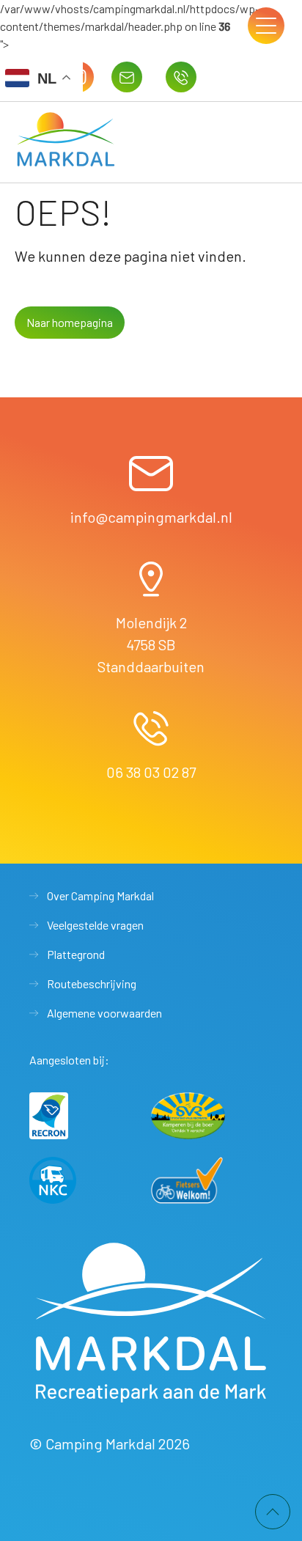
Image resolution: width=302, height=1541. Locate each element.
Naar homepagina (69, 322)
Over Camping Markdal (100, 895)
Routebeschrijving (91, 983)
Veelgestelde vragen (95, 925)
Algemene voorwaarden (104, 1013)
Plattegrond (76, 954)
